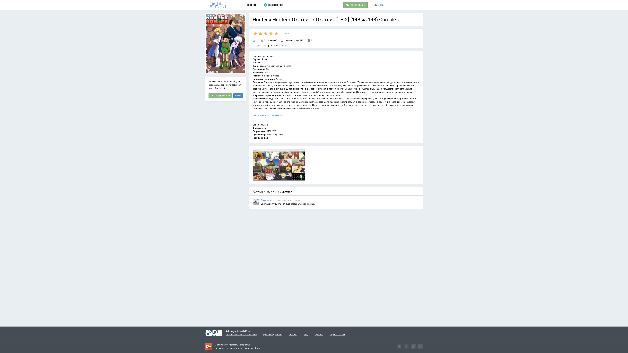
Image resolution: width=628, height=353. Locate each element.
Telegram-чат (275, 4)
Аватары (293, 334)
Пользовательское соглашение (241, 334)
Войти (238, 95)
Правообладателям (272, 334)
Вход (380, 4)
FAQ (306, 334)
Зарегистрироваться (220, 95)
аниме (210, 15)
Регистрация (357, 4)
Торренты (251, 4)
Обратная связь (337, 334)
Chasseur (288, 40)
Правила (319, 334)
